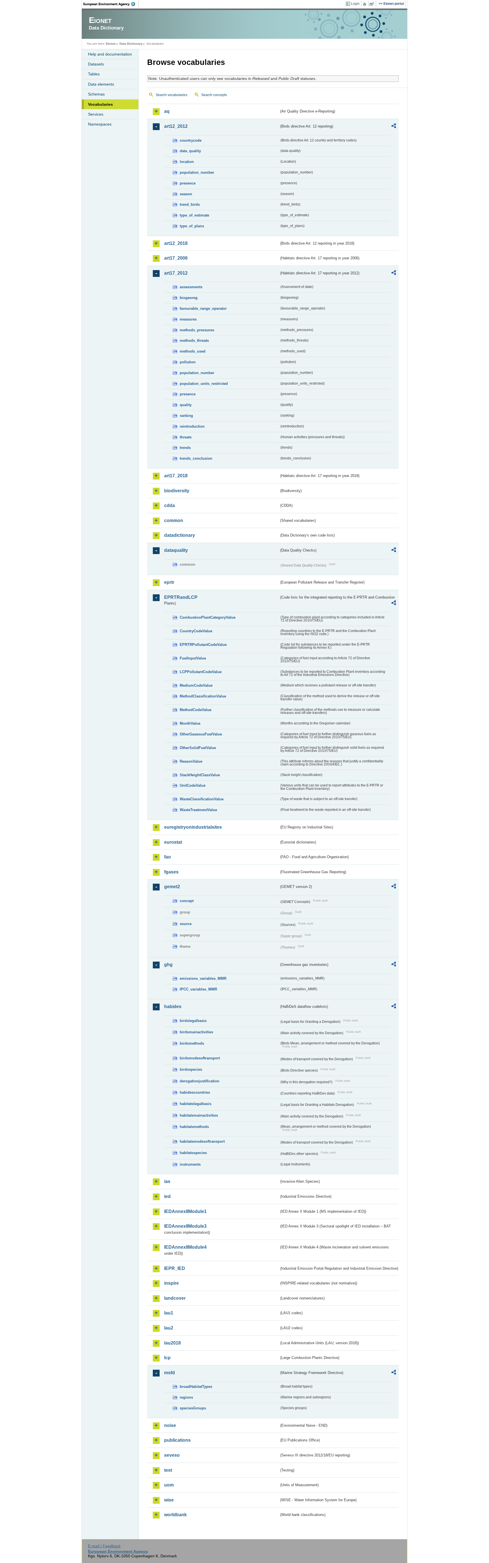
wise (169, 1500)
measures (188, 319)
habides (172, 1006)
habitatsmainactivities (199, 1115)
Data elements (101, 84)
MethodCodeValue (195, 710)
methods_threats (194, 340)
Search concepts (214, 95)
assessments (191, 287)
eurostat (173, 842)
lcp (167, 1357)
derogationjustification (199, 1081)
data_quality (190, 151)
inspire (171, 1283)
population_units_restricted (204, 383)
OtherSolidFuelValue (198, 748)
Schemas (96, 94)
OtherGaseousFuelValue (201, 734)
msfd (169, 1372)
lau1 (168, 1312)
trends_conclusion (196, 458)
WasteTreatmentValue (198, 810)
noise (170, 1425)
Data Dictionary (130, 43)
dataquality (176, 550)
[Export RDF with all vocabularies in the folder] (393, 126)
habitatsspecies (193, 1153)
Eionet (110, 43)
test (168, 1470)
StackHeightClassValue (200, 775)
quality (186, 405)
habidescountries (195, 1092)
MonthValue (190, 723)
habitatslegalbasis (195, 1104)
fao (167, 856)
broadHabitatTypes (196, 1386)
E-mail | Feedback (104, 1546)
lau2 (168, 1328)
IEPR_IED (174, 1268)
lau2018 (172, 1343)
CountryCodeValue (196, 631)
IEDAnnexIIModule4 (185, 1247)
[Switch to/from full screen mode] (373, 4)
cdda (169, 505)
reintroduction (192, 426)
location (187, 162)
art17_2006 (176, 258)
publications (177, 1440)
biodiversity (176, 490)
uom (169, 1485)
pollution (188, 362)
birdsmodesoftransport (200, 1058)
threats (186, 437)
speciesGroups (193, 1408)
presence (188, 183)
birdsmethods (192, 1043)
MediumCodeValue (196, 685)
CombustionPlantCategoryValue (207, 617)
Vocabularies (100, 104)
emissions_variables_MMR (203, 978)
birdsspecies (191, 1069)
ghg (168, 964)
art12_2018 (176, 243)
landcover (175, 1298)
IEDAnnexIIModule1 (185, 1211)
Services (95, 114)
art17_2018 (176, 475)
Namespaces (99, 124)
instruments (190, 1164)
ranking (186, 415)
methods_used (192, 351)
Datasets (96, 64)
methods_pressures (197, 330)
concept (187, 901)
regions (186, 1397)
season (186, 194)
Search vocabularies (171, 95)
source (186, 924)
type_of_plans (192, 226)
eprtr (169, 582)
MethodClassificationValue (203, 696)
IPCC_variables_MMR (198, 989)
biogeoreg (189, 298)
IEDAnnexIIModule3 (185, 1226)
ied (167, 1196)
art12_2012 (176, 126)
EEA (111, 4)
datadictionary (179, 535)
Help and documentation (110, 54)
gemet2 (172, 886)
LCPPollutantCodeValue (201, 672)
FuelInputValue (193, 658)
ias (167, 1181)
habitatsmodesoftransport (202, 1141)
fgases (171, 871)
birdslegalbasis (193, 1021)
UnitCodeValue (192, 785)
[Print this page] (365, 4)
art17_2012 (176, 273)
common (173, 520)
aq (167, 111)
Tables (94, 74)
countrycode (190, 140)
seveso (172, 1455)
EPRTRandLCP (181, 597)
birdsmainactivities (196, 1032)
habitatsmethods (194, 1127)
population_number (197, 172)
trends (185, 448)
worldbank (175, 1514)
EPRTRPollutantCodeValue (203, 644)
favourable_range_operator (203, 308)
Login (355, 3)
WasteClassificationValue (202, 799)
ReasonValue (191, 761)
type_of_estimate (194, 215)
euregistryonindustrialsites (193, 827)
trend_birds (190, 204)
